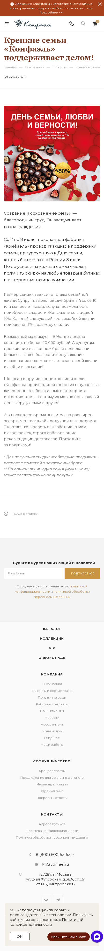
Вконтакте (46, 900)
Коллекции (52, 638)
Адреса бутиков (52, 824)
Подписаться (83, 573)
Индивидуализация (52, 784)
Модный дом (52, 731)
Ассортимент (52, 724)
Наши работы (52, 744)
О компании (52, 684)
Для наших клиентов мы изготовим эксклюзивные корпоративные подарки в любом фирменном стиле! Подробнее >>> (51, 8)
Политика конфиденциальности (52, 831)
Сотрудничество (52, 761)
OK (19, 936)
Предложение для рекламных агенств (52, 777)
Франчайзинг (52, 791)
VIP (52, 648)
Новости (52, 718)
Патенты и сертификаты (52, 691)
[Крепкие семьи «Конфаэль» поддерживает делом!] (52, 153)
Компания (52, 674)
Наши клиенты (52, 711)
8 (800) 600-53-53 (53, 855)
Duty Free (52, 738)
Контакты (52, 814)
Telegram (58, 900)
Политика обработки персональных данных (52, 837)
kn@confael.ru (55, 864)
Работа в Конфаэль (52, 704)
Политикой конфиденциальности (46, 922)
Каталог (52, 629)
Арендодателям (52, 771)
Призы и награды (52, 697)
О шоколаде (52, 658)
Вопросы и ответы (52, 798)
